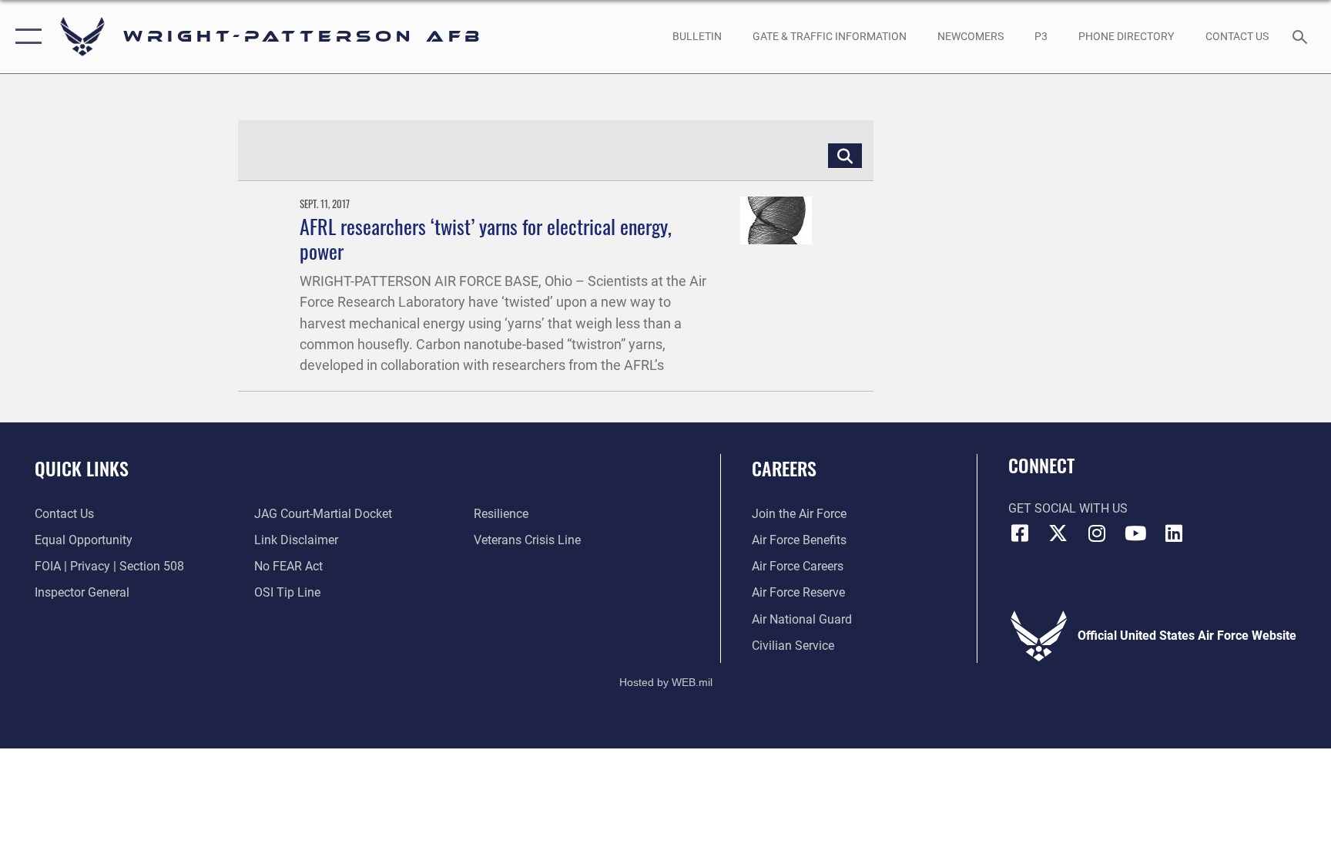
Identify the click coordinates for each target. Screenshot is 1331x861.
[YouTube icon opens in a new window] (1135, 533)
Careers (784, 468)
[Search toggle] (1302, 36)
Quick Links (82, 468)
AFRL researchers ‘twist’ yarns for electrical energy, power (486, 238)
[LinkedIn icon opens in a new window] (1173, 533)
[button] (25, 36)
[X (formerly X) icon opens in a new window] (1058, 533)
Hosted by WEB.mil (665, 682)
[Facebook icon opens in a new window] (1019, 533)
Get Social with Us (1068, 508)
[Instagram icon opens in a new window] (1096, 533)
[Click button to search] (845, 155)
